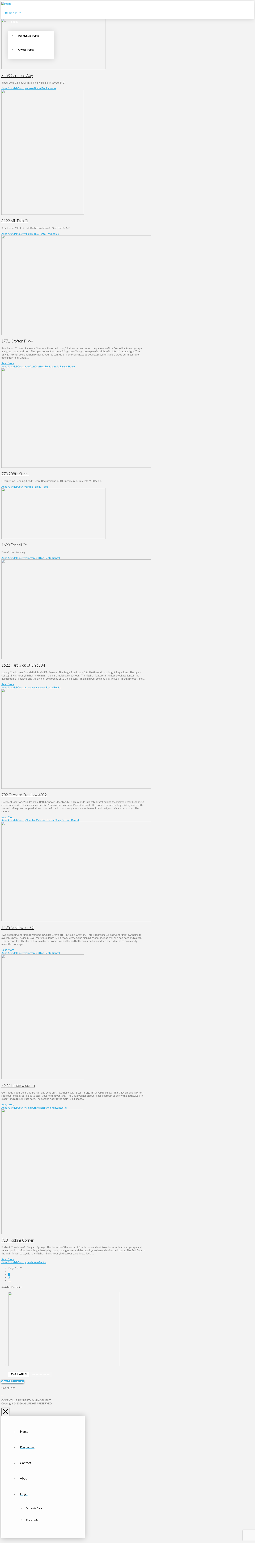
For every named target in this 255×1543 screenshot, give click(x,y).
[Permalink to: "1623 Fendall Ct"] (53, 537)
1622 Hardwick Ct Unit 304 (23, 665)
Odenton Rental (45, 820)
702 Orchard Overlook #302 (24, 794)
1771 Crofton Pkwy (17, 341)
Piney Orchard (62, 820)
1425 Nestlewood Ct (17, 927)
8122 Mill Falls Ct (14, 220)
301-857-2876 (12, 12)
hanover (30, 687)
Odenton (31, 820)
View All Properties (12, 1381)
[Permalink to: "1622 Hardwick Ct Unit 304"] (76, 658)
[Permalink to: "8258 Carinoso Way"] (53, 68)
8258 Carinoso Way (17, 75)
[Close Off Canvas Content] (5, 1412)
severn (30, 88)
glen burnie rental (49, 1107)
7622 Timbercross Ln (18, 1085)
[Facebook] (2, 1394)
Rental (42, 233)
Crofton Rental (43, 366)
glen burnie (32, 233)
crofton (30, 366)
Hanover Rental (44, 687)
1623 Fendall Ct (13, 545)
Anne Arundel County (13, 88)
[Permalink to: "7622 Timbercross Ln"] (42, 1078)
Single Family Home (45, 88)
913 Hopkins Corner (17, 1240)
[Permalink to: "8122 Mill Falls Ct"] (42, 213)
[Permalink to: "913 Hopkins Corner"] (42, 1233)
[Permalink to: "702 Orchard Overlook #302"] (76, 787)
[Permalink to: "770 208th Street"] (76, 466)
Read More (7, 363)
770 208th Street (15, 474)
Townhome (52, 233)
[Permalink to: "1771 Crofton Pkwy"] (76, 334)
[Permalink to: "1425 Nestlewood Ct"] (76, 920)
